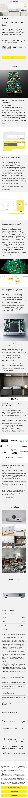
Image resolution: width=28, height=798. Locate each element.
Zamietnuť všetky (14, 791)
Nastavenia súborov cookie (14, 787)
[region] (14, 779)
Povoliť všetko (14, 795)
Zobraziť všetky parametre (9, 712)
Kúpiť (14, 57)
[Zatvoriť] (26, 763)
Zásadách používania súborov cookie (11, 779)
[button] (9, 47)
